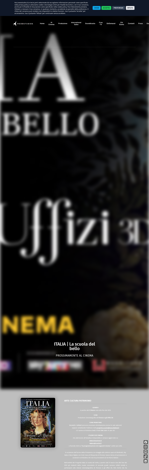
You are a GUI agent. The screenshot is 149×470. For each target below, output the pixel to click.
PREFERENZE (118, 8)
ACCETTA (106, 8)
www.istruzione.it (95, 441)
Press (140, 23)
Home (42, 23)
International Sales (76, 23)
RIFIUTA (130, 8)
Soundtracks (90, 23)
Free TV (101, 23)
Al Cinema (51, 23)
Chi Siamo (121, 23)
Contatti (131, 23)
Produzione (62, 23)
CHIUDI (96, 8)
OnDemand (111, 23)
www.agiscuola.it (95, 443)
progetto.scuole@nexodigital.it (107, 428)
